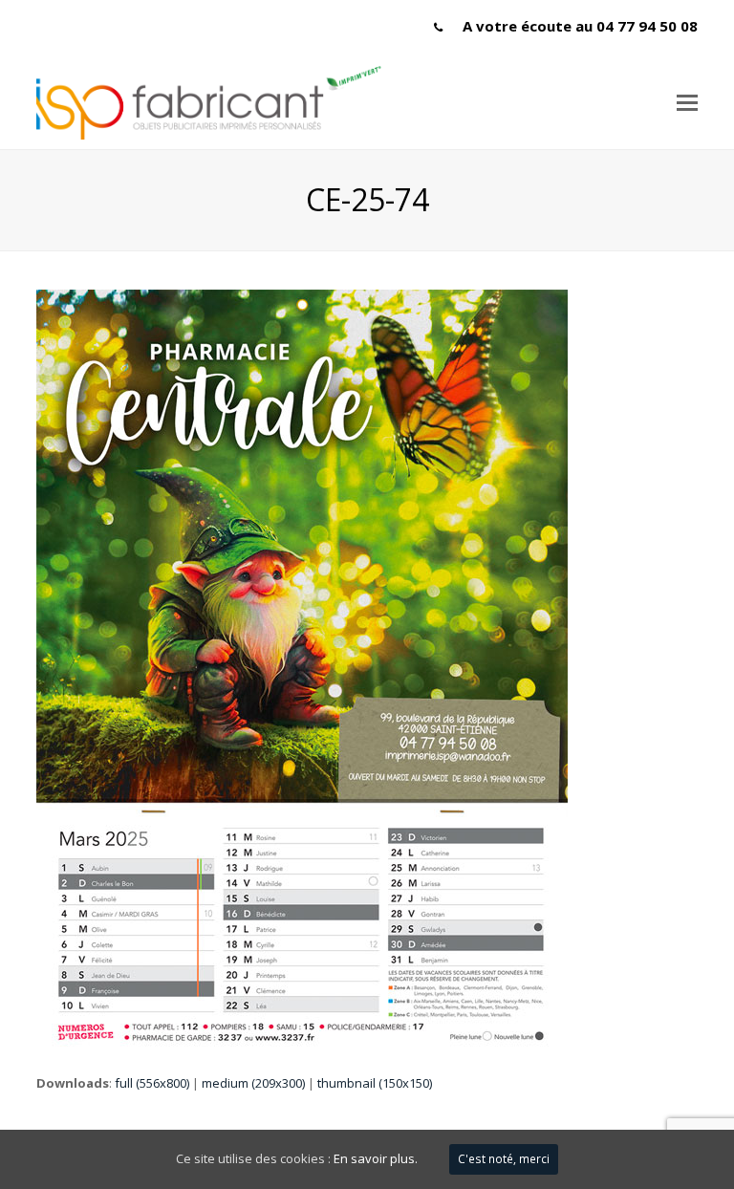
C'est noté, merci (504, 1159)
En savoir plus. (376, 1158)
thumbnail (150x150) (374, 1083)
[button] (687, 101)
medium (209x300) (253, 1083)
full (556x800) (152, 1083)
